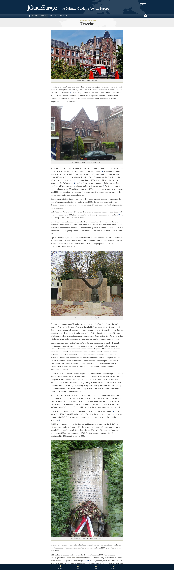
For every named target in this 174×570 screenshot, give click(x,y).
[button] (60, 567)
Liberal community (74, 558)
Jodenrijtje (65, 93)
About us (53, 16)
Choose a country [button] (39, 16)
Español (143, 4)
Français (143, 2)
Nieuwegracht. (80, 561)
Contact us (63, 16)
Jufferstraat (68, 183)
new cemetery (111, 215)
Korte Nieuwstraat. (93, 186)
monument (108, 411)
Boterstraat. (96, 171)
